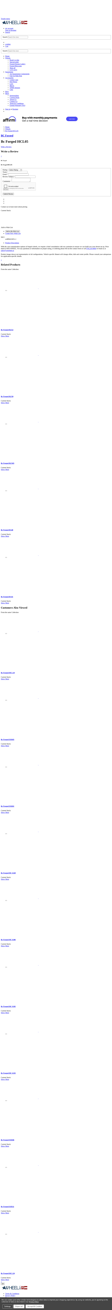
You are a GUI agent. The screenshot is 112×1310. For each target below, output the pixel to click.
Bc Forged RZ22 (7, 330)
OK (3, 1284)
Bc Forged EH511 (7, 1207)
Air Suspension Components (19, 74)
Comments (7, 181)
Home (7, 56)
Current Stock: (6, 210)
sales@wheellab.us (7, 250)
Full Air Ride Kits (16, 76)
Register (15, 109)
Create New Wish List (13, 233)
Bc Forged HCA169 (8, 873)
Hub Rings (13, 82)
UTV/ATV (13, 70)
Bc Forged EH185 (7, 739)
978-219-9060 (91, 248)
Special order (14, 62)
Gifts (11, 90)
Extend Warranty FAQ (17, 105)
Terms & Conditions (17, 103)
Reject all (19, 1306)
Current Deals (14, 97)
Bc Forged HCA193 (8, 1073)
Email (5, 174)
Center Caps (14, 80)
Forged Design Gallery (17, 64)
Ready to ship (14, 60)
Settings (7, 1306)
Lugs (11, 84)
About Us (13, 99)
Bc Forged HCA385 (8, 1006)
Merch (12, 86)
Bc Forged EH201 (7, 806)
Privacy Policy (10, 1296)
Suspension (9, 72)
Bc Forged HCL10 (8, 673)
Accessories (9, 78)
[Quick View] (6, 290)
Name (5, 172)
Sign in (7, 109)
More (7, 94)
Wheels (7, 58)
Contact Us (13, 101)
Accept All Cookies (34, 1306)
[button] (1, 156)
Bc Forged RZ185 (7, 463)
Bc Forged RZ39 (7, 396)
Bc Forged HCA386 (8, 940)
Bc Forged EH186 (7, 1140)
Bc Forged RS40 (7, 530)
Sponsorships (14, 96)
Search (5, 37)
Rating (5, 170)
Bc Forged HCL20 (8, 1273)
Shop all (12, 68)
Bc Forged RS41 (7, 597)
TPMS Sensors (15, 88)
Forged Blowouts (16, 66)
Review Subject (9, 177)
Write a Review (6, 147)
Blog (7, 92)
